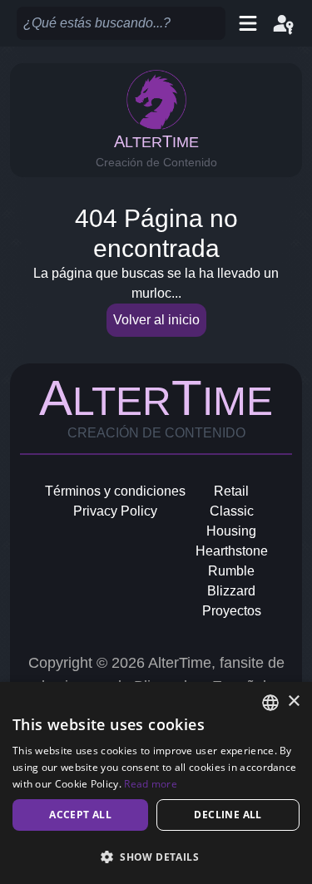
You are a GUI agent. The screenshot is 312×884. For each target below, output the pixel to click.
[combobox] (270, 702)
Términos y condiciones (115, 491)
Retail (231, 491)
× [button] (293, 701)
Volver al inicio (156, 320)
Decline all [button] (227, 814)
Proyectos (231, 611)
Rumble (231, 571)
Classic (232, 511)
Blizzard (231, 591)
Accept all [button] (80, 814)
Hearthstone (232, 551)
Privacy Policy (115, 511)
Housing (231, 531)
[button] (156, 856)
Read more (150, 784)
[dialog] (156, 783)
